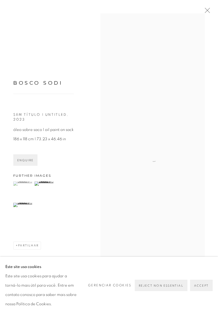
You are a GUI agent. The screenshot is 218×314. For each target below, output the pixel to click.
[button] (23, 183)
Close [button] (206, 12)
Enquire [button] (25, 160)
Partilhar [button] (28, 245)
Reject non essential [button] (161, 285)
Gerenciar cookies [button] (110, 285)
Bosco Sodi (38, 83)
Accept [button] (201, 285)
